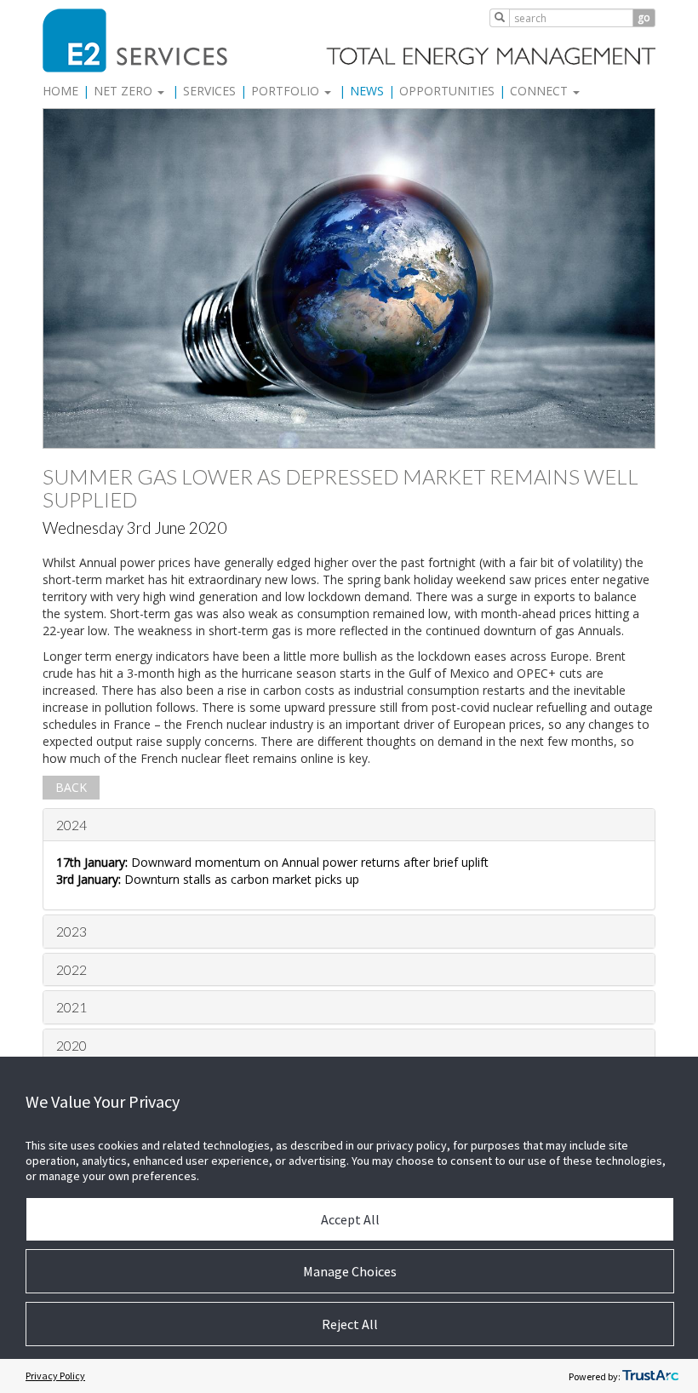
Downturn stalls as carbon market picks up (207, 879)
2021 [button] (71, 1007)
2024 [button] (71, 825)
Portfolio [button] (287, 91)
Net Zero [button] (125, 91)
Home (60, 91)
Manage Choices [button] (350, 1271)
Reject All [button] (350, 1324)
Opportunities (447, 91)
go (644, 17)
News (367, 91)
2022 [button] (71, 969)
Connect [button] (540, 91)
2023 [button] (71, 931)
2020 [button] (71, 1045)
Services (209, 91)
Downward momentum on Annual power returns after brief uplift (272, 862)
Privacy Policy (55, 1375)
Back (71, 787)
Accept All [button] (350, 1219)
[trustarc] (650, 1376)
